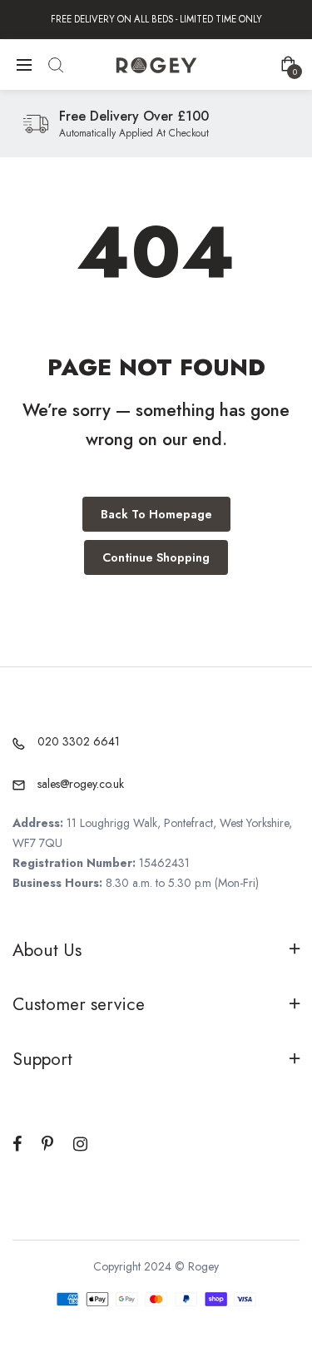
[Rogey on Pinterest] (47, 1144)
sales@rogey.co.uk (80, 783)
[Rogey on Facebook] (17, 1144)
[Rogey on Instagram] (80, 1144)
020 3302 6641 (78, 741)
